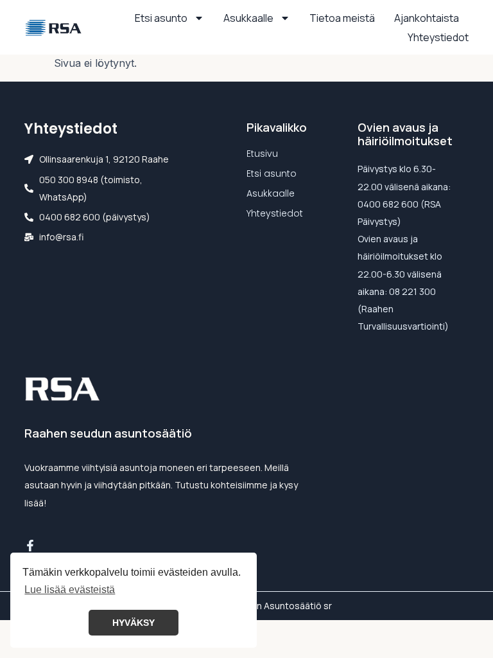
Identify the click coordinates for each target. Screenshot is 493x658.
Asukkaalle (248, 18)
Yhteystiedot (438, 37)
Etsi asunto (161, 18)
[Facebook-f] (30, 545)
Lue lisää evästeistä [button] (69, 589)
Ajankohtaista (426, 18)
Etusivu (262, 153)
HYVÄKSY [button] (133, 623)
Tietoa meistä (342, 18)
